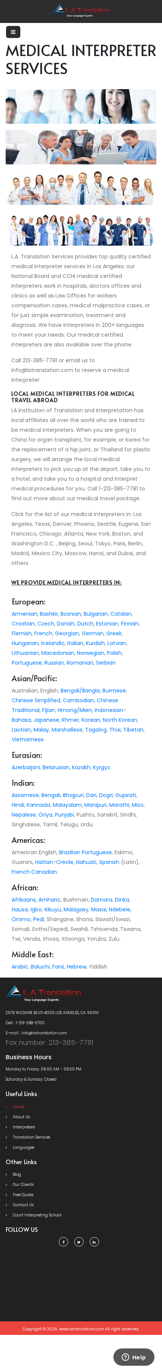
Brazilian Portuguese (85, 852)
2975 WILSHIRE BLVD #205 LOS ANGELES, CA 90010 (52, 1013)
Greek (114, 633)
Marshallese (67, 729)
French (43, 633)
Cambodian (78, 700)
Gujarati (125, 795)
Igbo (36, 909)
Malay (41, 729)
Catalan (120, 614)
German (93, 633)
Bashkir (49, 614)
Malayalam (67, 805)
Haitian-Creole (54, 862)
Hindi (18, 805)
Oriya (45, 814)
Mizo (138, 805)
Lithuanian (25, 653)
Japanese (46, 720)
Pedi (38, 919)
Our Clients (23, 1184)
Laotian (21, 729)
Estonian (107, 623)
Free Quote (22, 1195)
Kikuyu (52, 909)
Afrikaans (24, 899)
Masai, (99, 909)
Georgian (67, 633)
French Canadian (34, 872)
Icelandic (53, 643)
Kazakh (81, 767)
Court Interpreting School (36, 1215)
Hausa (20, 909)
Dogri (106, 795)
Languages (23, 1147)
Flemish (22, 633)
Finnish (130, 623)
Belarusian (56, 767)
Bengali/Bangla (80, 690)
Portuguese (27, 663)
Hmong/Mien (75, 710)
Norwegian (90, 653)
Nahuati (86, 862)
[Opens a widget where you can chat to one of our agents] (133, 1357)
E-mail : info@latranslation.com (36, 1033)
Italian (75, 643)
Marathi (119, 805)
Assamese (25, 795)
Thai (115, 729)
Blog (16, 1174)
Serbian (106, 663)
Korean (91, 720)
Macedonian (57, 653)
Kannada (38, 805)
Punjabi (64, 814)
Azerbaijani (26, 767)
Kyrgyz (101, 767)
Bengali (50, 795)
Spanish (109, 862)
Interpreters (23, 1127)
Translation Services (31, 1137)
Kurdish (95, 643)
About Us (21, 1117)
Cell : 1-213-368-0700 (25, 1023)
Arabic (20, 966)
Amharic (49, 899)
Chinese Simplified (36, 700)
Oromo (21, 919)
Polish (114, 653)
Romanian (80, 663)
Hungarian (25, 643)
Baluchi (40, 966)
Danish (66, 623)
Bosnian (71, 614)
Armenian (24, 614)
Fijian (48, 710)
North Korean (120, 720)
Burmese (114, 690)
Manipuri (95, 805)
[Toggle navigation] (13, 32)
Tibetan (133, 729)
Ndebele (119, 909)
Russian (54, 663)
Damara (101, 899)
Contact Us (23, 1205)
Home (18, 1107)
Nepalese (24, 814)
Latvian (116, 643)
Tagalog (96, 729)
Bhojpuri (73, 795)
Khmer (70, 720)
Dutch (85, 623)
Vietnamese (28, 739)
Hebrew (76, 966)
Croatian (23, 623)
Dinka (122, 899)
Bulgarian (96, 614)
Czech (45, 623)
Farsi (58, 966)
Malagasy (76, 909)
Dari (91, 795)
